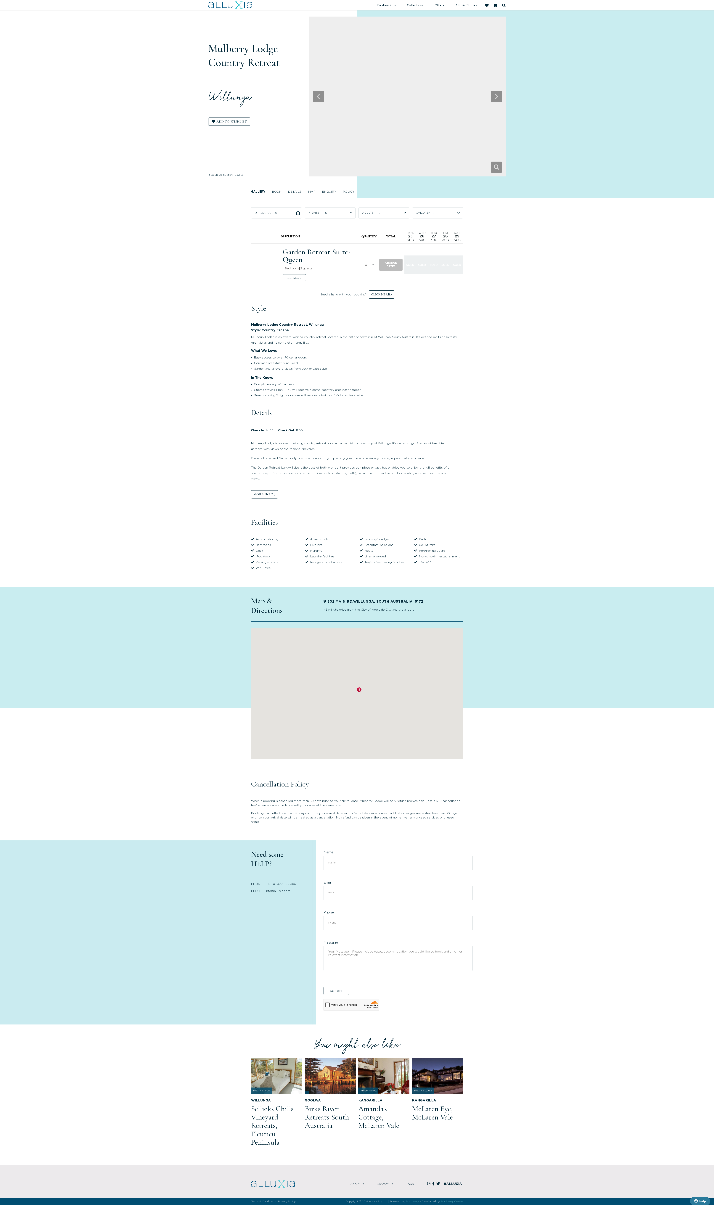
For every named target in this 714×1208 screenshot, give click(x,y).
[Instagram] (429, 1184)
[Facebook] (433, 1184)
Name (328, 852)
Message (331, 942)
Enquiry (329, 191)
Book (276, 191)
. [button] (294, 277)
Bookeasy (412, 1201)
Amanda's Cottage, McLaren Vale (378, 1117)
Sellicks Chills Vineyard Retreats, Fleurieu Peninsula (272, 1125)
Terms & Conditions (263, 1201)
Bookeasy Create (451, 1201)
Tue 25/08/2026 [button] (265, 213)
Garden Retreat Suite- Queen (316, 255)
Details (294, 191)
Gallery (258, 191)
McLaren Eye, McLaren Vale (432, 1113)
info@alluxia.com (278, 890)
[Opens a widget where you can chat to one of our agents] (700, 1201)
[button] (391, 265)
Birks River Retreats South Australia (327, 1117)
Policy (348, 191)
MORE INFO (263, 494)
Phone (329, 912)
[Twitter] (438, 1184)
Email (328, 882)
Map (311, 191)
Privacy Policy (287, 1201)
